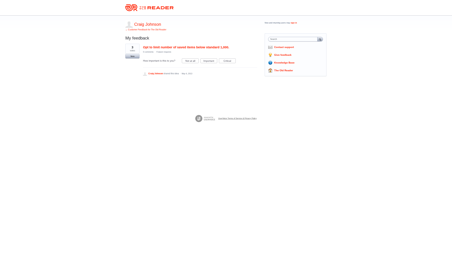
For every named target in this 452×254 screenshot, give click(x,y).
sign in (294, 23)
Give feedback (283, 54)
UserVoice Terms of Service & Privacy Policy (237, 118)
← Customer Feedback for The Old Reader (145, 29)
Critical (230, 61)
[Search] (320, 39)
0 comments (148, 52)
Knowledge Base (284, 62)
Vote (132, 56)
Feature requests (163, 52)
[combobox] (293, 39)
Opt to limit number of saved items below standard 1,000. (186, 47)
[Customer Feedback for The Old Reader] (149, 7)
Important (210, 61)
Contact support (284, 47)
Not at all (192, 61)
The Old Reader (283, 70)
